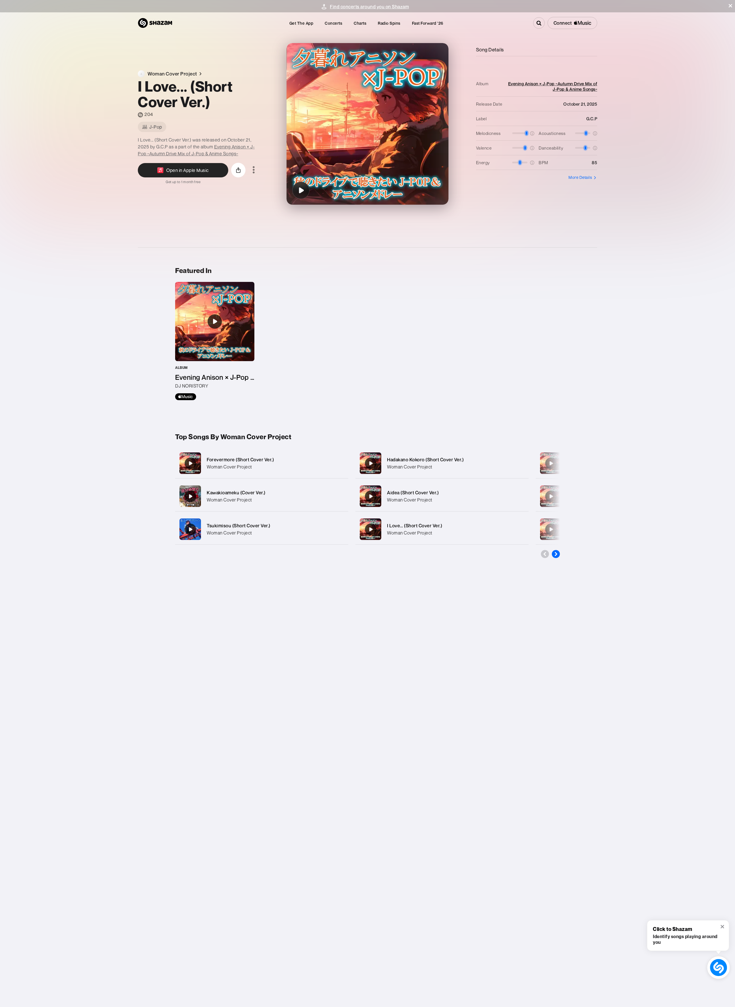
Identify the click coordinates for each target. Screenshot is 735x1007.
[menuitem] (301, 23)
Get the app (301, 23)
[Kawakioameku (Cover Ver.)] (261, 496)
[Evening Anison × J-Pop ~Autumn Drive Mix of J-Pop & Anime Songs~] (214, 341)
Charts (360, 23)
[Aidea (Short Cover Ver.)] (442, 496)
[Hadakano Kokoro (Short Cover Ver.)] (442, 463)
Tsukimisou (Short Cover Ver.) (238, 525)
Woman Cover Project (229, 467)
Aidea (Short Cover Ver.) (413, 492)
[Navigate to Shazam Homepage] (155, 23)
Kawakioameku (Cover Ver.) (236, 492)
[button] (730, 6)
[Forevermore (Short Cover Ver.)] (261, 463)
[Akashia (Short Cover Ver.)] (551, 529)
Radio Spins (389, 23)
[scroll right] (556, 554)
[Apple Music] (185, 396)
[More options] (253, 170)
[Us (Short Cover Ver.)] (551, 463)
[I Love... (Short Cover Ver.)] (301, 190)
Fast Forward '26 (427, 23)
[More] (338, 463)
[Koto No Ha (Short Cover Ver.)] (551, 496)
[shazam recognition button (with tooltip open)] (718, 967)
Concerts (333, 23)
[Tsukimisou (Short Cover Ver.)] (261, 529)
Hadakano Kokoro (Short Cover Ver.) (425, 459)
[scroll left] (545, 554)
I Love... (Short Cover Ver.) (414, 525)
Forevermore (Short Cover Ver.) (240, 459)
